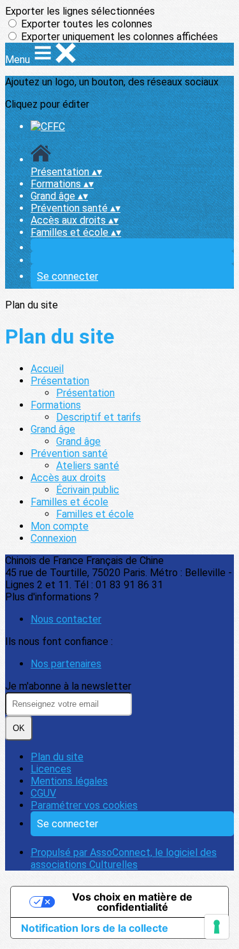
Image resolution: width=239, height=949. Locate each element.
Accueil (47, 369)
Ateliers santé (87, 466)
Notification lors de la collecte (94, 928)
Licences (51, 769)
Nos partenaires (66, 664)
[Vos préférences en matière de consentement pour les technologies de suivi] (217, 927)
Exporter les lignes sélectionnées (80, 11)
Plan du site (57, 757)
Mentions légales (69, 781)
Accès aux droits (68, 478)
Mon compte (60, 526)
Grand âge (53, 429)
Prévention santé (69, 453)
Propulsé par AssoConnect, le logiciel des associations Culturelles (124, 858)
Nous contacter (66, 619)
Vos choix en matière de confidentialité (132, 901)
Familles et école (69, 502)
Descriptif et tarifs (98, 417)
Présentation (60, 381)
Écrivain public (87, 490)
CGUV (43, 793)
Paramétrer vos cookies (84, 805)
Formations (56, 405)
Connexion (53, 538)
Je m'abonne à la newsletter (68, 686)
